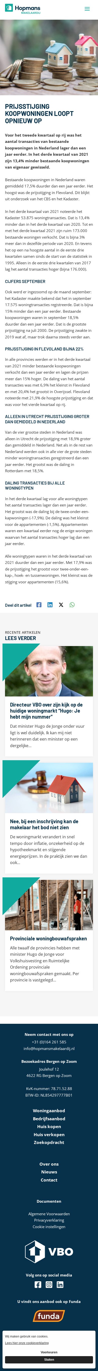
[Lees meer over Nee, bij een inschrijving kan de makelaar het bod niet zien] (49, 787)
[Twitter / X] (61, 604)
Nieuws (49, 1172)
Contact (49, 1180)
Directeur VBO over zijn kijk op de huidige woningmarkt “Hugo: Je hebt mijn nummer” (46, 711)
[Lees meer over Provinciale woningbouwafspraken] (49, 904)
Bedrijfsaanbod (49, 1119)
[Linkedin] (50, 604)
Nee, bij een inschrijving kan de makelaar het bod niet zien (44, 824)
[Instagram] (49, 1284)
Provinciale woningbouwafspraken (48, 938)
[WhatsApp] (72, 604)
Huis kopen (49, 1126)
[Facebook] (38, 604)
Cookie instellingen (49, 1226)
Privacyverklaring (49, 1220)
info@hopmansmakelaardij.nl (49, 1048)
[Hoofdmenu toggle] (87, 9)
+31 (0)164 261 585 (49, 1041)
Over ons (49, 1164)
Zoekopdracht (49, 1142)
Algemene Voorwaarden (49, 1213)
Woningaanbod (49, 1110)
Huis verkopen (49, 1134)
